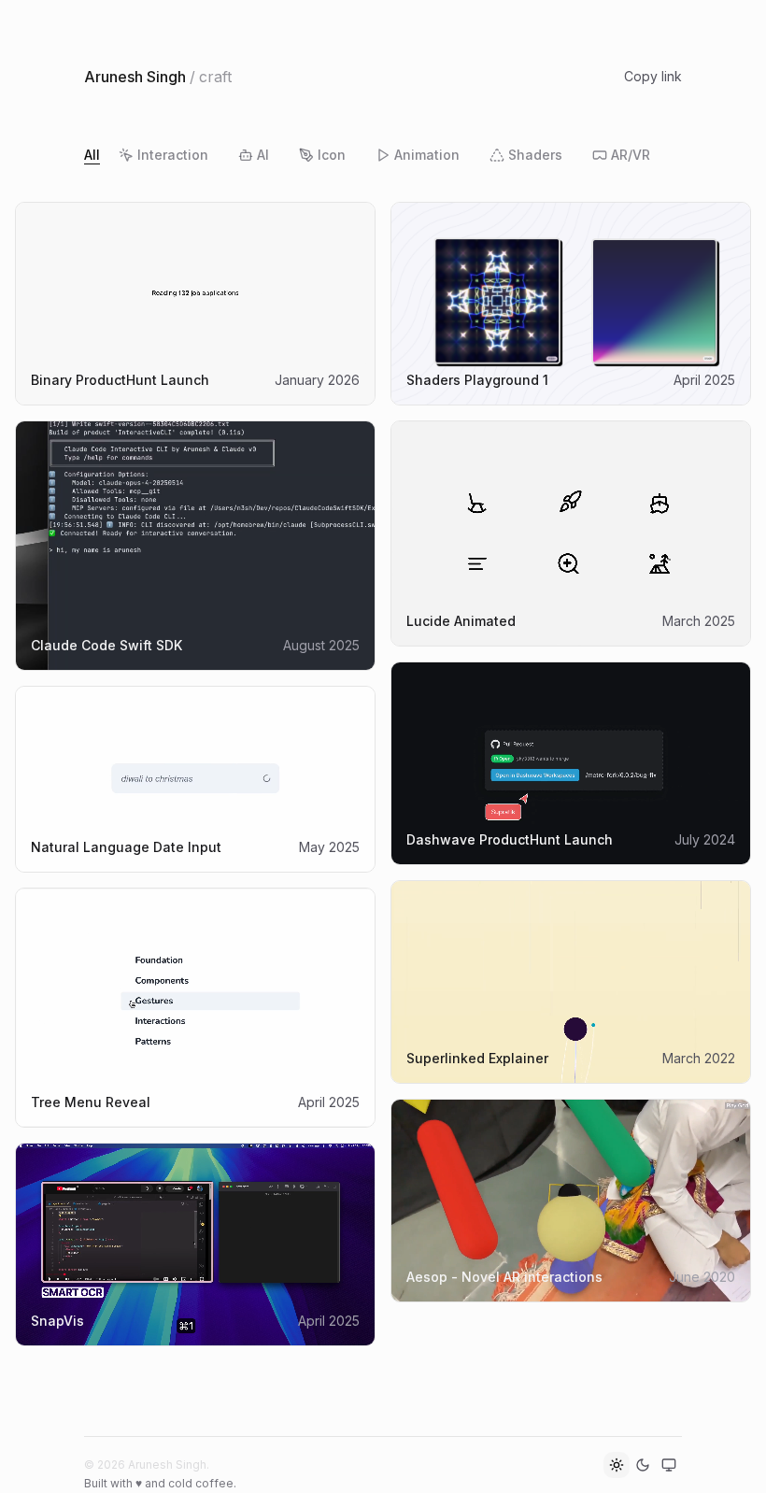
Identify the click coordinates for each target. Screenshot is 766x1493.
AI (263, 155)
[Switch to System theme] (669, 1465)
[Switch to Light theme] (616, 1465)
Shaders (535, 155)
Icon (332, 155)
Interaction (172, 155)
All (92, 155)
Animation (427, 155)
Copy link (653, 76)
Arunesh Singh (135, 76)
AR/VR (630, 155)
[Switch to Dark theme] (643, 1465)
